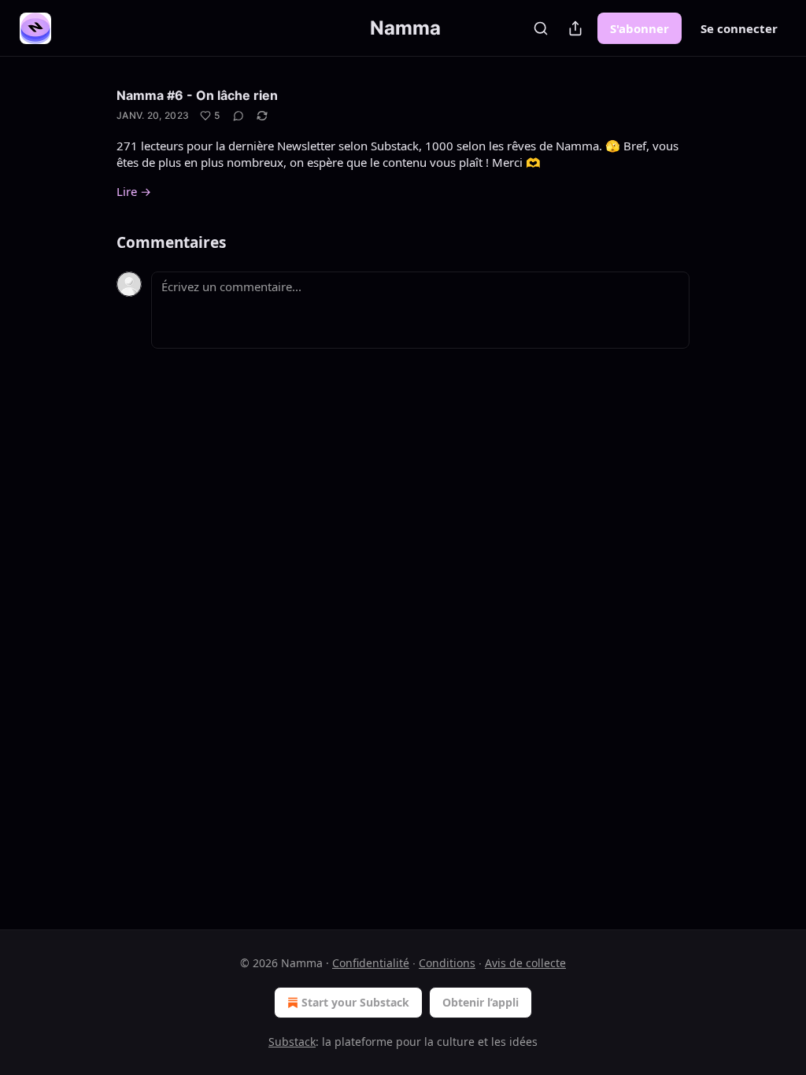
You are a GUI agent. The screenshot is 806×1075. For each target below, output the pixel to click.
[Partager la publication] (575, 28)
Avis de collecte (525, 962)
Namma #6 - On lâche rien (197, 95)
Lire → (133, 191)
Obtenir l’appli (480, 1002)
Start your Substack (355, 1002)
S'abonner (639, 28)
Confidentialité (370, 962)
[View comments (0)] (238, 115)
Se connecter (739, 28)
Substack (292, 1041)
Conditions (447, 962)
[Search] (540, 28)
